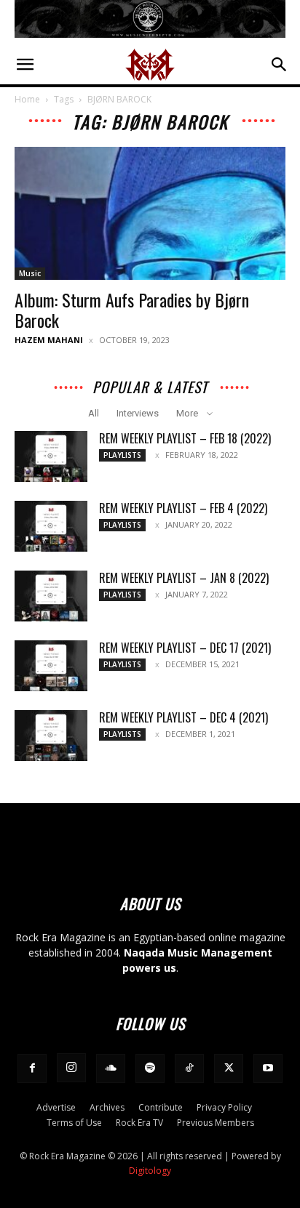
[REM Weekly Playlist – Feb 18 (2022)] (51, 456)
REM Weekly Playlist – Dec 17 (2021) (185, 647)
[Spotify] (150, 1068)
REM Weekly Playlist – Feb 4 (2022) (183, 508)
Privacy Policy (224, 1107)
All (93, 413)
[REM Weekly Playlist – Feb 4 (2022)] (51, 526)
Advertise (56, 1107)
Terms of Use (74, 1122)
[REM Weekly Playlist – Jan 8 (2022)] (51, 596)
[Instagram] (71, 1067)
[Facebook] (32, 1068)
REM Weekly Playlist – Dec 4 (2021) (183, 717)
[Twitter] (228, 1068)
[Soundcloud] (110, 1068)
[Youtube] (268, 1068)
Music (30, 273)
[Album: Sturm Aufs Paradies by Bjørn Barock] (150, 214)
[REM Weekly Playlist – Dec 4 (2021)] (51, 735)
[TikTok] (189, 1068)
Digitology (150, 1170)
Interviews (138, 413)
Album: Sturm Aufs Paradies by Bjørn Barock (132, 309)
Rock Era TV (139, 1122)
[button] (24, 64)
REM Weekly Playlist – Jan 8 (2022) (184, 578)
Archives (107, 1107)
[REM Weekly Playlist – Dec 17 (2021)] (51, 665)
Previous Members (215, 1122)
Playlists (122, 455)
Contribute (160, 1107)
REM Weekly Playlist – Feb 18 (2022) (185, 438)
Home (27, 99)
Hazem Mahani (49, 339)
